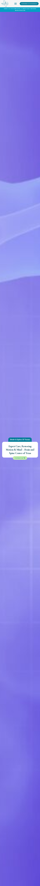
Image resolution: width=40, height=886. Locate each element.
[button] (15, 4)
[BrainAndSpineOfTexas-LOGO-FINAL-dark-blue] (4, 3)
